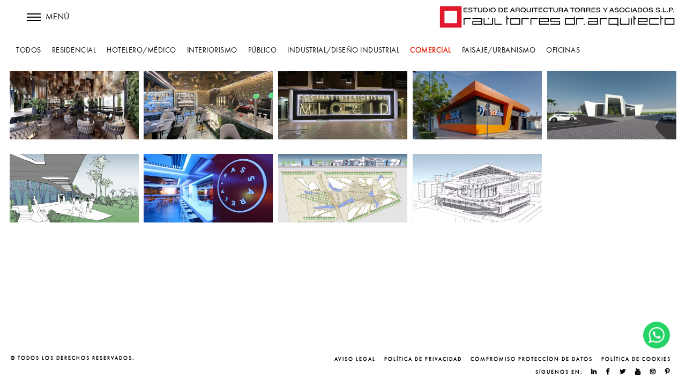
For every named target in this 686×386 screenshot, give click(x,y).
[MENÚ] (34, 24)
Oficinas (563, 50)
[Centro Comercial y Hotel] (477, 188)
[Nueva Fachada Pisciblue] (477, 105)
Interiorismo (212, 50)
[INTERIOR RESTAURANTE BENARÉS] (74, 105)
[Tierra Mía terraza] (208, 105)
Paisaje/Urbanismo (499, 50)
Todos (28, 50)
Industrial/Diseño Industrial (343, 50)
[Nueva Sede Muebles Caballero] (611, 105)
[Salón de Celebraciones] (74, 188)
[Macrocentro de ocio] (342, 188)
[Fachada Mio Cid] (342, 105)
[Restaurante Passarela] (208, 188)
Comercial (430, 50)
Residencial (74, 50)
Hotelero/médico (141, 50)
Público (262, 50)
